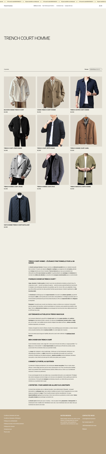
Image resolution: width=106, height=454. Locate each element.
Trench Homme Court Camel (79, 148)
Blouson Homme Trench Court (14, 110)
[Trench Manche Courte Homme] (86, 169)
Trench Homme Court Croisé (13, 186)
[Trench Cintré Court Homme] (86, 92)
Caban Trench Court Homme (46, 110)
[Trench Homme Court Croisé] (20, 169)
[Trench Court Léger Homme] (20, 131)
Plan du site (7, 432)
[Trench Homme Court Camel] (86, 131)
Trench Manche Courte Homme (80, 186)
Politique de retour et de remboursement (14, 423)
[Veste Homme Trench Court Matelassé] (20, 207)
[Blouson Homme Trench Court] (20, 92)
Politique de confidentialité (10, 421)
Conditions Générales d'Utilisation (12, 418)
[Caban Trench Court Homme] (53, 92)
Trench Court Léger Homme (13, 148)
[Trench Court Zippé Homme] (53, 131)
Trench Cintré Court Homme (79, 110)
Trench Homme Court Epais (46, 186)
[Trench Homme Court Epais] (53, 169)
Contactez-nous (8, 429)
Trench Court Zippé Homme (46, 148)
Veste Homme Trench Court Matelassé (16, 225)
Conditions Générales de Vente (11, 415)
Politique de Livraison (9, 426)
